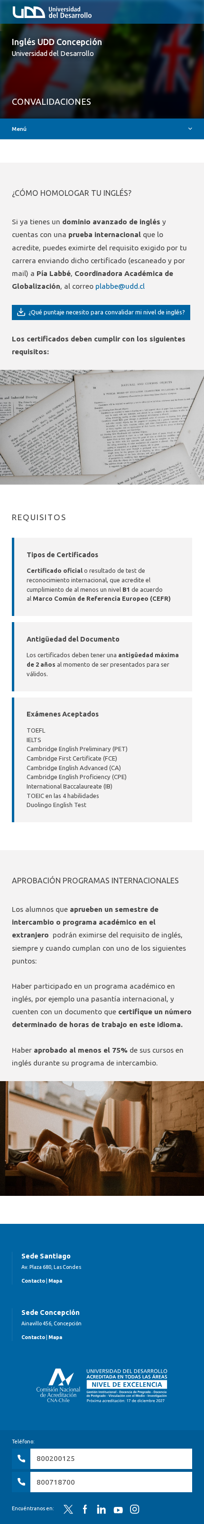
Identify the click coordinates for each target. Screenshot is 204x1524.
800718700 (56, 1482)
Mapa (55, 1281)
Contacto (33, 1281)
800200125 (56, 1458)
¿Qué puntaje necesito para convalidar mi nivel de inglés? (106, 312)
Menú (19, 129)
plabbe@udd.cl (120, 286)
